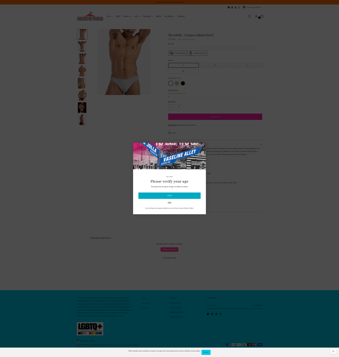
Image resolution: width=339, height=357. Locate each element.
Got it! (206, 352)
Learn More (195, 351)
